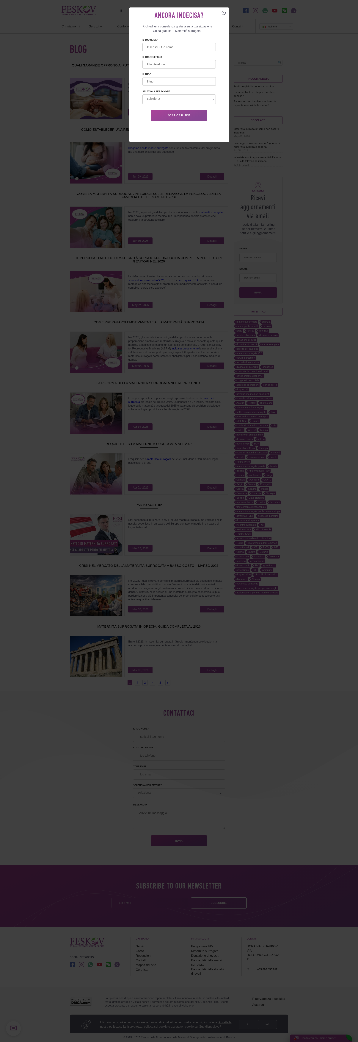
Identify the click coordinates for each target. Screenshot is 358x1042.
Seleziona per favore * (156, 91)
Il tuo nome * (150, 40)
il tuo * (146, 74)
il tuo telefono (152, 57)
